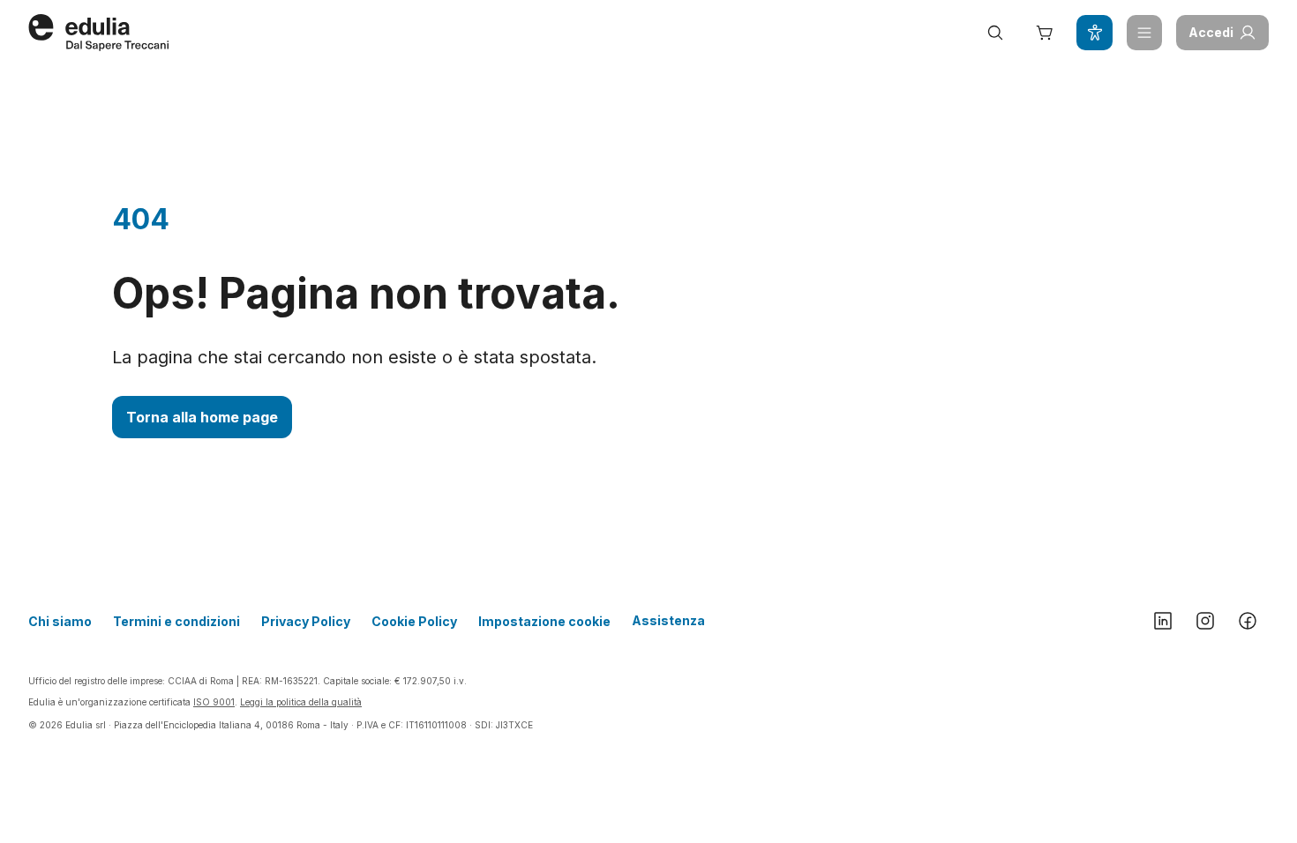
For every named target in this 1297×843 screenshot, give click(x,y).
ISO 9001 (214, 702)
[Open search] (995, 32)
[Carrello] (1044, 32)
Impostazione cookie (544, 621)
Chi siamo (60, 621)
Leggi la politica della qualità (301, 702)
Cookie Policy (414, 621)
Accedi (1210, 32)
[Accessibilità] (1094, 32)
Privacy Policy (305, 621)
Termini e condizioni (176, 621)
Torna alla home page (202, 417)
